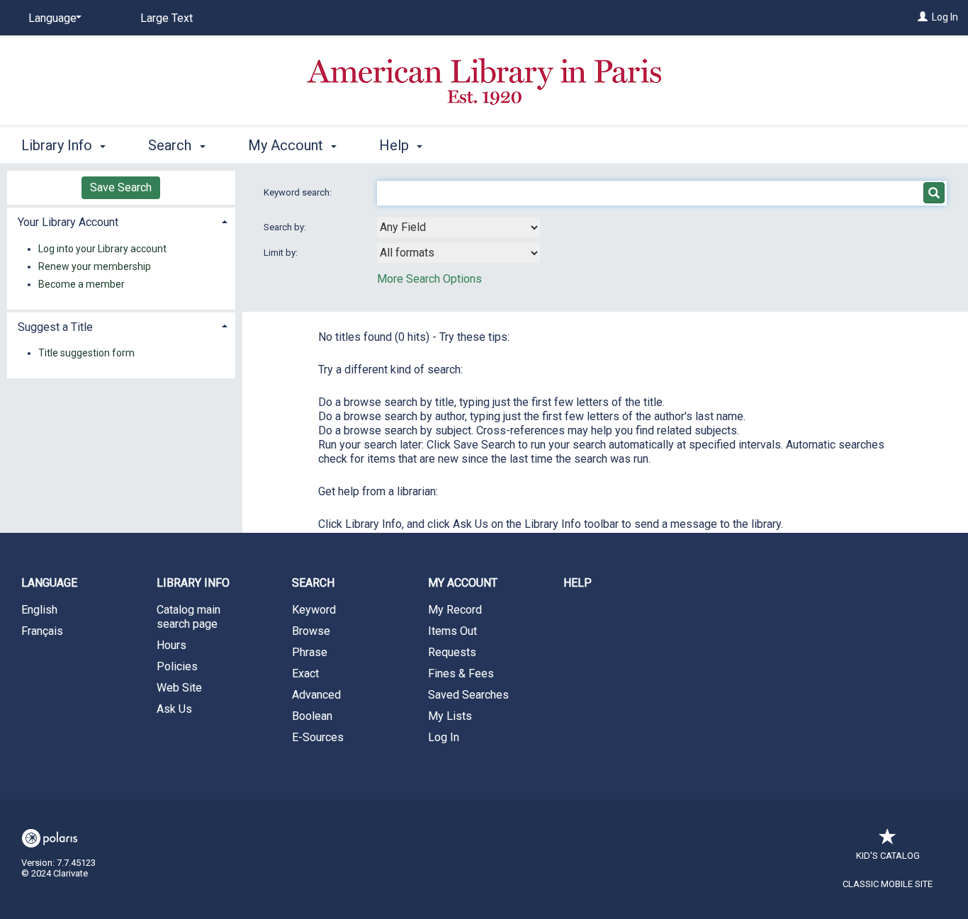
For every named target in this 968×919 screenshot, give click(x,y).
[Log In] (923, 17)
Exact (305, 673)
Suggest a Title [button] (55, 327)
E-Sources (318, 737)
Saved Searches (468, 694)
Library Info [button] (58, 145)
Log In (945, 17)
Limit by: (282, 252)
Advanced (316, 694)
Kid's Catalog (888, 855)
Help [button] (395, 145)
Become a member (81, 284)
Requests (452, 652)
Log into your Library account (102, 248)
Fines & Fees (461, 673)
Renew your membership (94, 266)
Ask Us (174, 709)
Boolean (312, 716)
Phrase (309, 652)
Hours (171, 645)
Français (42, 631)
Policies (177, 666)
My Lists (450, 716)
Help (577, 583)
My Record (455, 609)
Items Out (452, 631)
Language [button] (49, 583)
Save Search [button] (121, 187)
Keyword (314, 609)
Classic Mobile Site (888, 884)
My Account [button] (287, 145)
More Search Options (429, 279)
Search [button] (171, 145)
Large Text (166, 18)
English (39, 609)
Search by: (286, 227)
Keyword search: (299, 192)
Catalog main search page (188, 617)
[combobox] (458, 227)
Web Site (179, 687)
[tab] (121, 221)
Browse (311, 631)
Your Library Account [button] (68, 222)
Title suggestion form (86, 353)
